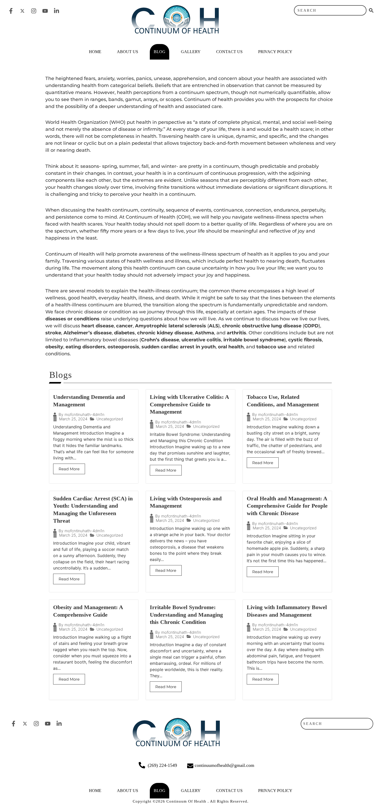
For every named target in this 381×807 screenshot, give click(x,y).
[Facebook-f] (11, 11)
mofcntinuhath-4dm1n (84, 414)
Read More (69, 468)
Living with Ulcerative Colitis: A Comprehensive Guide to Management (189, 404)
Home (95, 51)
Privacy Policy (275, 51)
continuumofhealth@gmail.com (224, 765)
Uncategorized (109, 419)
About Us (127, 51)
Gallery (191, 51)
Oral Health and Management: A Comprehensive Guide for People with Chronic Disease (287, 505)
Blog (159, 51)
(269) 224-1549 (162, 765)
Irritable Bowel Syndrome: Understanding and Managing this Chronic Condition (186, 614)
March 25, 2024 (73, 419)
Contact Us (229, 51)
